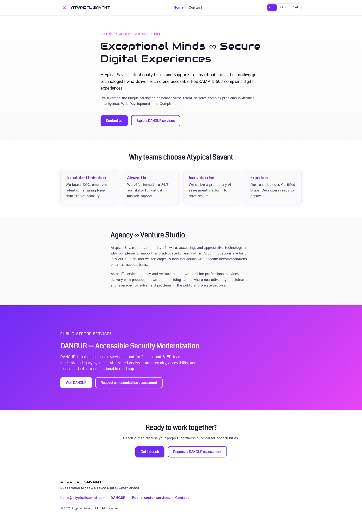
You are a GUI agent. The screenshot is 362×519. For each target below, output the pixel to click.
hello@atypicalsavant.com (83, 497)
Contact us (114, 120)
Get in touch (150, 451)
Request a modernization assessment (129, 382)
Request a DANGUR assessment (197, 451)
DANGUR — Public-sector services (140, 497)
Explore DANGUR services (156, 120)
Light (283, 8)
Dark (295, 8)
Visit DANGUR (76, 382)
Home (179, 7)
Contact (195, 7)
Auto (272, 8)
